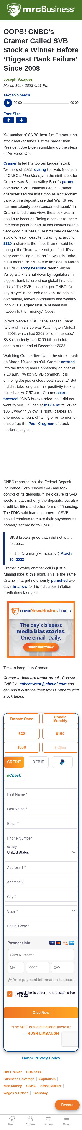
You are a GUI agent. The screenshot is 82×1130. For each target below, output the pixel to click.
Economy (40, 1093)
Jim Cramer (12, 1072)
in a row (20, 586)
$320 (7, 243)
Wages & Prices (15, 1093)
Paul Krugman (41, 423)
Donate (67, 1105)
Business (33, 1072)
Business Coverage (18, 1079)
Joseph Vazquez (18, 79)
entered (68, 362)
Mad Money (12, 1086)
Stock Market (50, 1086)
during (40, 169)
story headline (33, 268)
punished (59, 580)
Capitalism (47, 1079)
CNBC (31, 1086)
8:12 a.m (51, 405)
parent (68, 182)
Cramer (10, 163)
